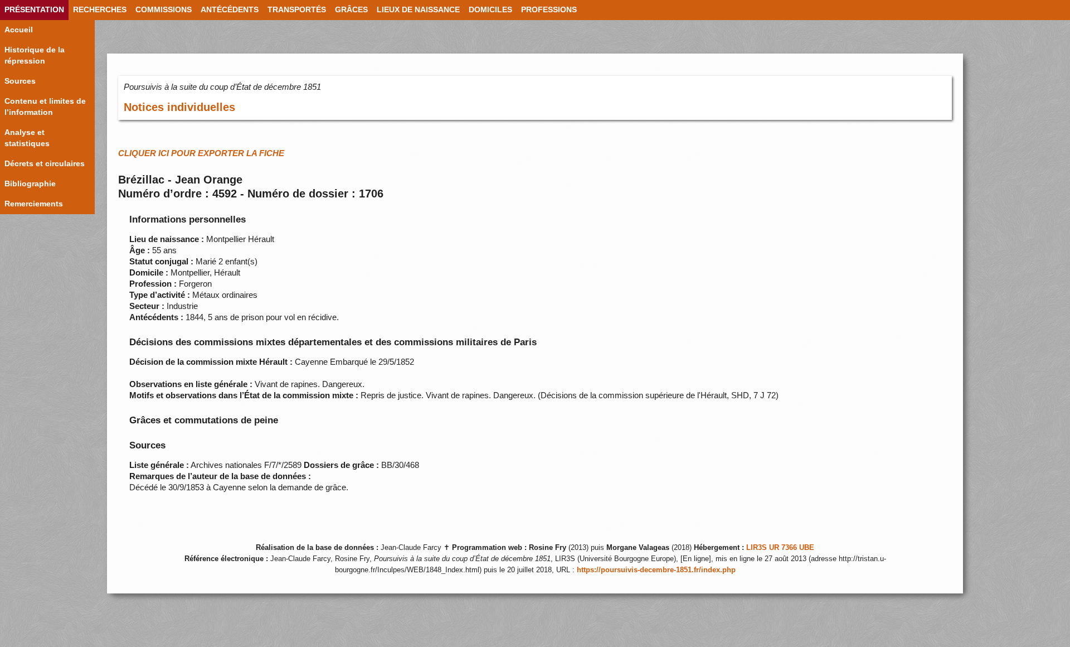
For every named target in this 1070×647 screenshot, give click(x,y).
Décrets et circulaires (44, 164)
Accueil (18, 30)
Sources (20, 81)
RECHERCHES (100, 10)
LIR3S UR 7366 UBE (780, 548)
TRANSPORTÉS (297, 10)
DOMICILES (490, 10)
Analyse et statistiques (27, 138)
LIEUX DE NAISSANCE (418, 10)
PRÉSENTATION (34, 10)
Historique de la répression (34, 55)
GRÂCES (351, 10)
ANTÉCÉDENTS (230, 10)
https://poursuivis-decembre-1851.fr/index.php (656, 570)
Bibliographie (30, 184)
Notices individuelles (179, 107)
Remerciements (33, 204)
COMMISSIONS (163, 10)
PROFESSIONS (549, 10)
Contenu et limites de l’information (45, 107)
